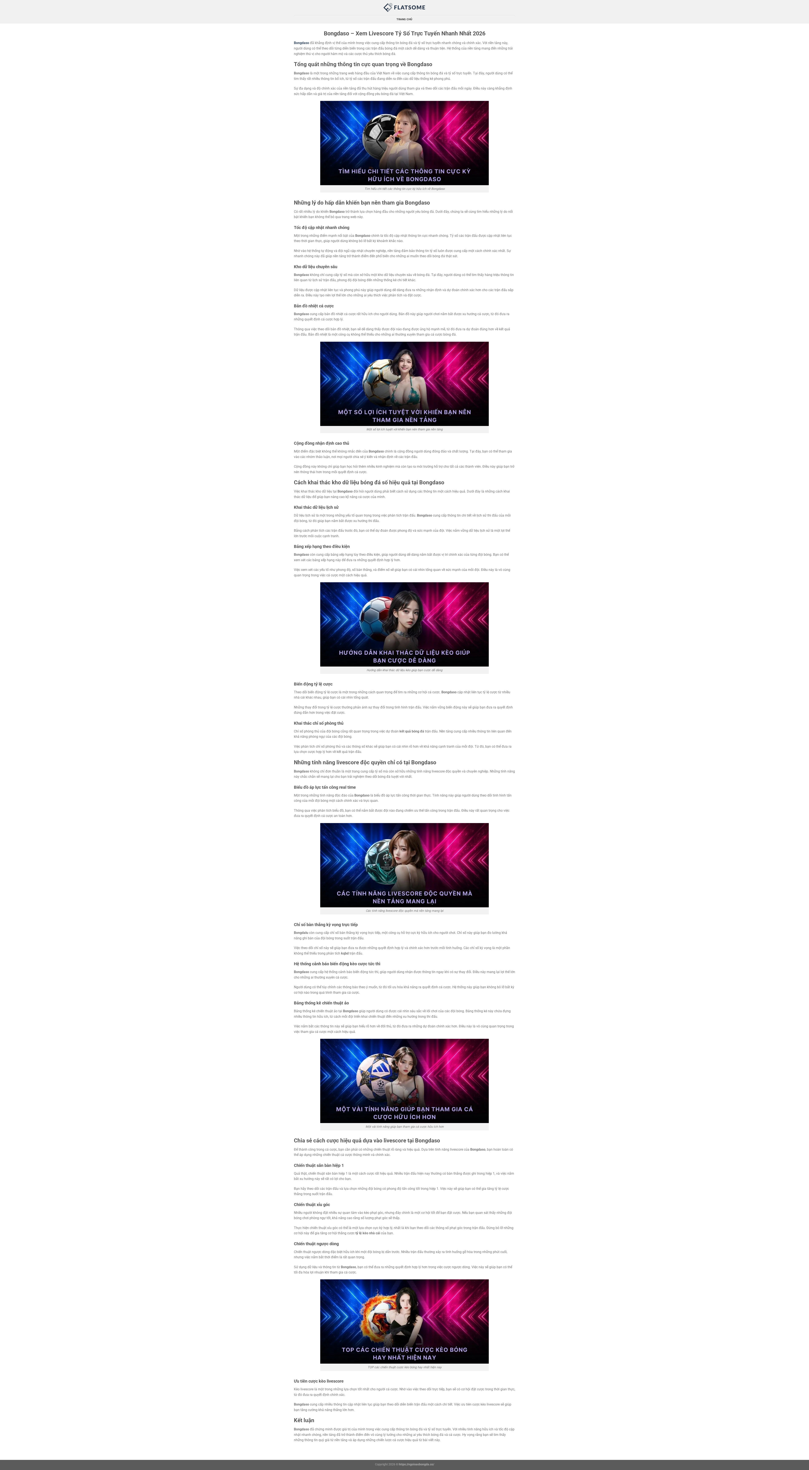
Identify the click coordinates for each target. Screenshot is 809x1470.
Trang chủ (404, 19)
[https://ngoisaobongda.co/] (404, 7)
